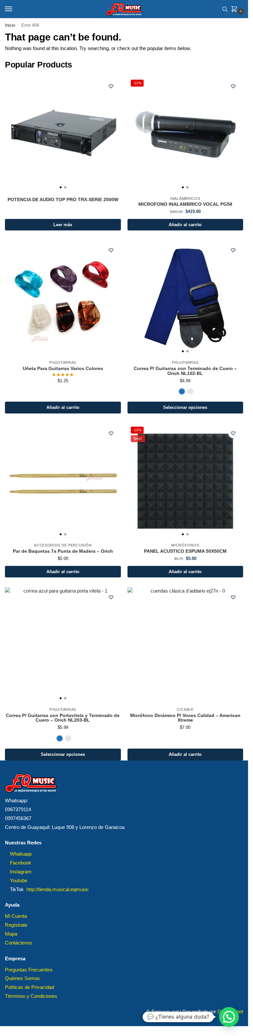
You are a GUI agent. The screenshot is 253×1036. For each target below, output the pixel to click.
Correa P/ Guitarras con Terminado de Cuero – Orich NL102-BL (185, 371)
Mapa (11, 934)
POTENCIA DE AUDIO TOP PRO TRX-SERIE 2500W (63, 200)
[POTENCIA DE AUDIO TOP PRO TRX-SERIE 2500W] (63, 134)
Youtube (18, 880)
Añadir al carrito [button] (185, 224)
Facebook (20, 862)
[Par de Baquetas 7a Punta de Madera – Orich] (63, 481)
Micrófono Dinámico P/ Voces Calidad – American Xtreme (185, 718)
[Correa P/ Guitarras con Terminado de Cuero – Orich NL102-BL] (185, 298)
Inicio (10, 25)
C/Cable (185, 709)
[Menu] (15, 9)
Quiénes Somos (22, 978)
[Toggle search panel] (225, 9)
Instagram (21, 871)
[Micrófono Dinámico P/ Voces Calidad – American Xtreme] (185, 645)
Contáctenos (18, 942)
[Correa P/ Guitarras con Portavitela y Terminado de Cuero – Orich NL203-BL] (63, 645)
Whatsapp (21, 854)
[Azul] (181, 391)
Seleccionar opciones (185, 407)
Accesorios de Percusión (63, 545)
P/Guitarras (62, 362)
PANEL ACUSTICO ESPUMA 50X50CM (185, 551)
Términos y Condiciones (31, 996)
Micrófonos (185, 545)
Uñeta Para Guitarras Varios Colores (63, 368)
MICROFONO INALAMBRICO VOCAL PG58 (185, 204)
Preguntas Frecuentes (29, 969)
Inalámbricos (185, 198)
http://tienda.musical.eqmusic (57, 889)
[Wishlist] (111, 86)
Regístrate (16, 925)
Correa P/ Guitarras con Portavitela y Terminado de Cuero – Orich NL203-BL (63, 718)
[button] (235, 9)
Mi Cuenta (16, 916)
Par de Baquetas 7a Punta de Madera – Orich (63, 551)
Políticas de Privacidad (29, 987)
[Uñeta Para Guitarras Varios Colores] (63, 298)
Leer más (62, 224)
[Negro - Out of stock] (190, 391)
